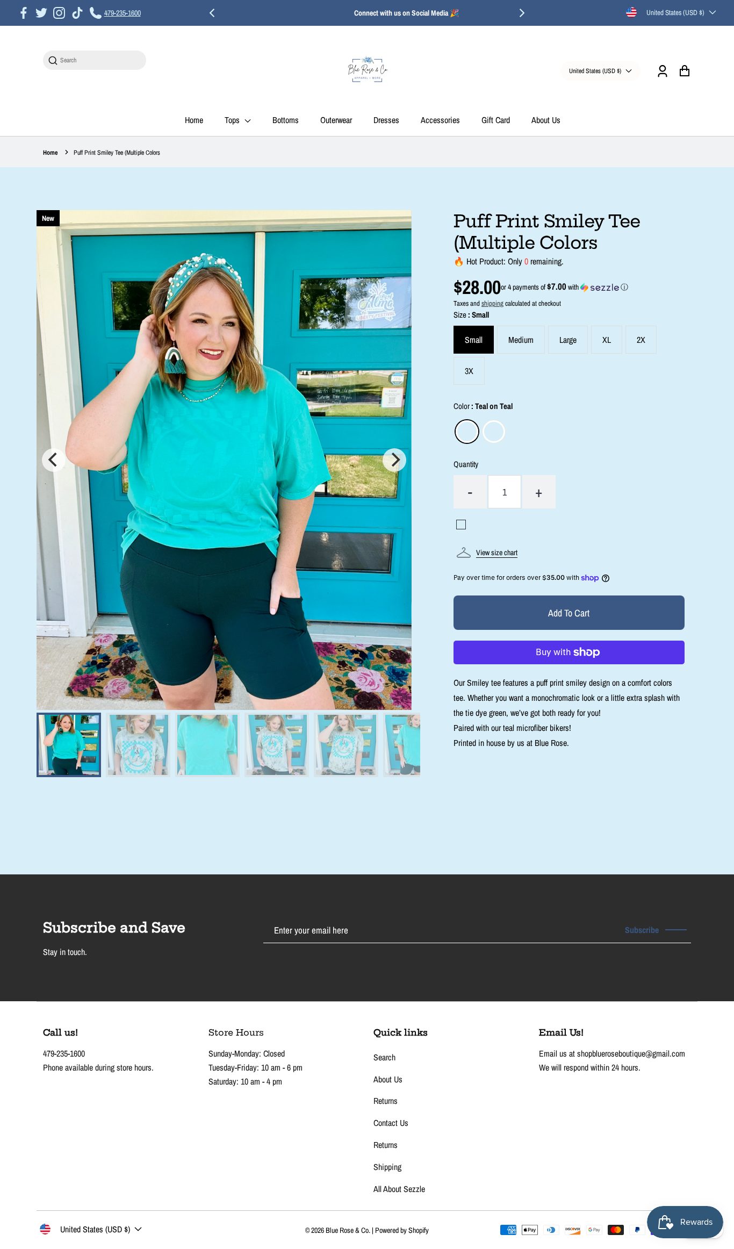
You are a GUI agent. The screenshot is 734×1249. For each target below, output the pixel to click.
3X (469, 371)
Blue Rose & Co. (349, 1230)
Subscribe (642, 930)
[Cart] (684, 70)
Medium (521, 340)
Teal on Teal (467, 431)
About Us (545, 120)
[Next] (521, 13)
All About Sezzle (399, 1189)
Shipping (387, 1167)
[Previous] (213, 13)
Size (471, 314)
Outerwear (336, 120)
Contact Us (390, 1123)
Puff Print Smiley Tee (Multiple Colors (117, 152)
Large (568, 340)
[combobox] (100, 60)
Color (483, 406)
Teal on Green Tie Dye (494, 431)
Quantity (466, 464)
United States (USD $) (675, 12)
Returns (385, 1101)
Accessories (440, 120)
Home (194, 120)
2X (641, 340)
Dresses (386, 120)
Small (474, 340)
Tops (233, 120)
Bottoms (285, 120)
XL (606, 340)
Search (384, 1057)
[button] (564, 287)
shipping (492, 303)
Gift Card (495, 120)
